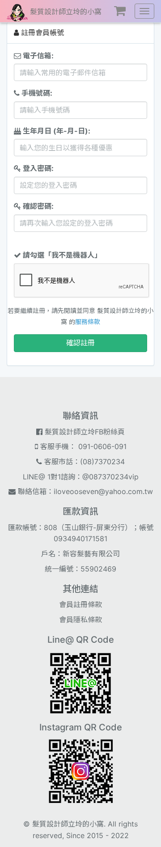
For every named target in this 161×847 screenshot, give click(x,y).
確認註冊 (80, 342)
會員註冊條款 (80, 604)
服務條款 (87, 321)
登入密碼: (37, 168)
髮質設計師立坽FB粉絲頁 (83, 431)
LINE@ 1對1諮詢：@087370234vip (81, 476)
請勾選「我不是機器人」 (61, 255)
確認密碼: (37, 206)
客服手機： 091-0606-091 (82, 446)
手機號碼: (36, 93)
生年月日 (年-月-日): (55, 130)
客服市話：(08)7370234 (83, 461)
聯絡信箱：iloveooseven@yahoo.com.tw (84, 491)
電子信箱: (37, 55)
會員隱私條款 (80, 619)
